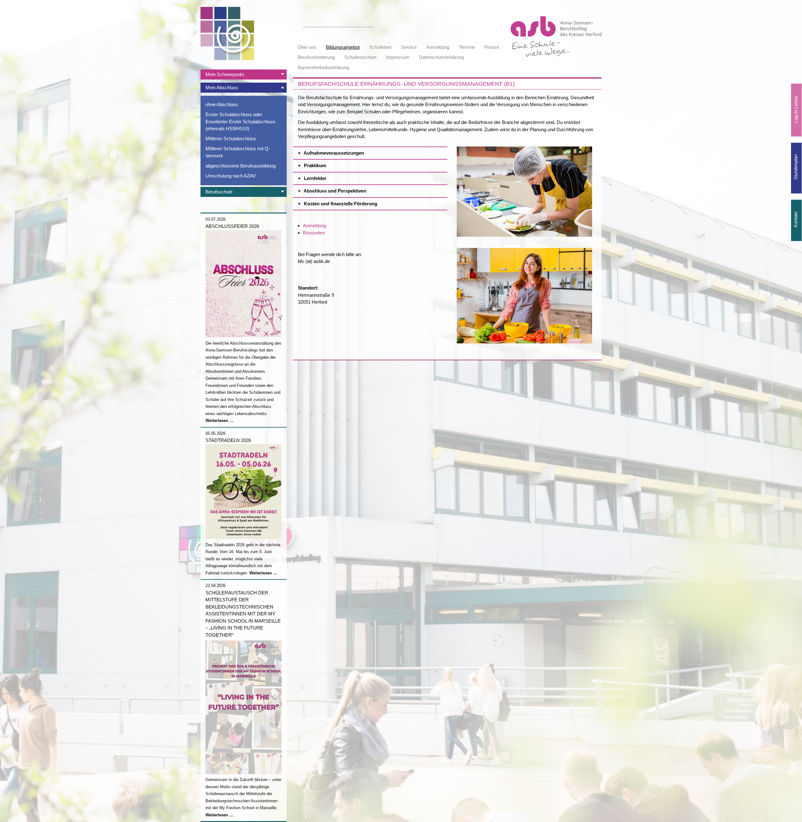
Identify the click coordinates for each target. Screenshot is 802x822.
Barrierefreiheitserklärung (323, 67)
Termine (467, 47)
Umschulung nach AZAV (231, 175)
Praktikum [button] (314, 165)
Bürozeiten (314, 232)
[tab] (243, 74)
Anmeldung (437, 47)
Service (409, 47)
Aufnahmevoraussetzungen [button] (333, 153)
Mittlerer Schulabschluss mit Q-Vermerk (238, 152)
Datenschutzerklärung (441, 57)
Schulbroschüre (360, 57)
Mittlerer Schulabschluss (231, 138)
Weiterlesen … (219, 420)
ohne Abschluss (222, 104)
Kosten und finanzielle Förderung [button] (340, 203)
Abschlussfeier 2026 (232, 226)
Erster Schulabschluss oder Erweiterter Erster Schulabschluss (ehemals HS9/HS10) (240, 121)
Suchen (369, 23)
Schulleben (380, 47)
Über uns (307, 47)
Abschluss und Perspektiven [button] (334, 190)
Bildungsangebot (343, 47)
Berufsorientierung (316, 57)
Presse (491, 47)
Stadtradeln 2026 (228, 440)
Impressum (397, 57)
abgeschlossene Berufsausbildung (241, 165)
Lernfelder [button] (314, 178)
